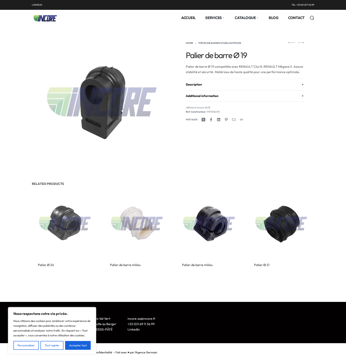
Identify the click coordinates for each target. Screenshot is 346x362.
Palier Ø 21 (262, 265)
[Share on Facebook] (211, 119)
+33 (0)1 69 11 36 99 (141, 324)
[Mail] (234, 119)
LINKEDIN (37, 4)
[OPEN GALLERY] (102, 102)
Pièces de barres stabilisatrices (219, 42)
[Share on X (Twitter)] (203, 119)
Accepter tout (78, 345)
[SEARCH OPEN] (312, 18)
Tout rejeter (52, 345)
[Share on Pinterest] (226, 119)
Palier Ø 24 (46, 265)
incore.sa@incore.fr (142, 319)
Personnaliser (26, 345)
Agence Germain (146, 352)
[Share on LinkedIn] (218, 119)
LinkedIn (134, 329)
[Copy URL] (241, 119)
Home (189, 42)
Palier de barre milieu (125, 265)
